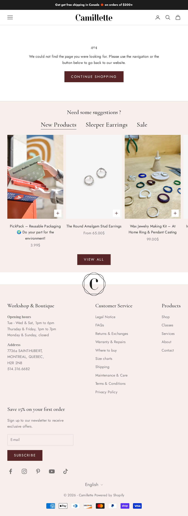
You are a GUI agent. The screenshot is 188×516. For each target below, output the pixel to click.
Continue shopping (94, 76)
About (166, 341)
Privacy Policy (106, 392)
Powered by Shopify (109, 495)
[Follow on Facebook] (10, 471)
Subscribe (25, 455)
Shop (166, 316)
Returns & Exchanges (111, 333)
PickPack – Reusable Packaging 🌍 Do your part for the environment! (35, 232)
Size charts (103, 358)
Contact (168, 350)
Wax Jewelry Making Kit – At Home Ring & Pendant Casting (153, 229)
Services (168, 333)
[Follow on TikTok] (65, 471)
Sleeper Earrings (106, 124)
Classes (167, 325)
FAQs (99, 325)
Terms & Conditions (110, 383)
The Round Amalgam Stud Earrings (93, 226)
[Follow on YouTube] (52, 471)
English (91, 485)
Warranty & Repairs (110, 341)
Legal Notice (105, 316)
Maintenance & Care (111, 375)
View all (94, 259)
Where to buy (106, 350)
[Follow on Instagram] (24, 471)
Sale (142, 124)
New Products (58, 124)
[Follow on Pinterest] (38, 471)
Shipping (102, 366)
